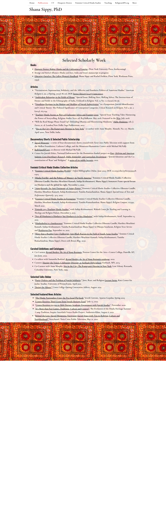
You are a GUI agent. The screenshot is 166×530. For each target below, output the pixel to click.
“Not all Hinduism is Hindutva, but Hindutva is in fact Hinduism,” (64, 216)
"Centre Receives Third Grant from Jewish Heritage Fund (60, 301)
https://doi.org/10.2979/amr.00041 (88, 93)
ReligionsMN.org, (42, 149)
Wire (118, 118)
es (109, 305)
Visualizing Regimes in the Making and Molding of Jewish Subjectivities (66, 104)
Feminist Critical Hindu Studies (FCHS (52, 171)
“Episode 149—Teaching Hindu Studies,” (52, 209)
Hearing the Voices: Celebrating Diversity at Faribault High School (72, 262)
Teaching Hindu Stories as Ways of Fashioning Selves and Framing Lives (66, 114)
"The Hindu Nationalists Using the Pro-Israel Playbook (59, 298)
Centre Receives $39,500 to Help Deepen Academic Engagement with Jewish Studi (72, 305)
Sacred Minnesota (42, 142)
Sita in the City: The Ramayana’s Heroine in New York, (88, 266)
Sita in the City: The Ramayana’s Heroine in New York (60, 128)
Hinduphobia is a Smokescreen (48, 223)
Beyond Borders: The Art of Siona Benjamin (64, 252)
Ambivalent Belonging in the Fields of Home (55, 97)
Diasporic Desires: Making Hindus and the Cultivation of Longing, (61, 69)
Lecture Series (111, 280)
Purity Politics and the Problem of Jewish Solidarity (58, 280)
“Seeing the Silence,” (43, 287)
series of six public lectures (81, 160)
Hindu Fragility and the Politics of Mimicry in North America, (63, 178)
